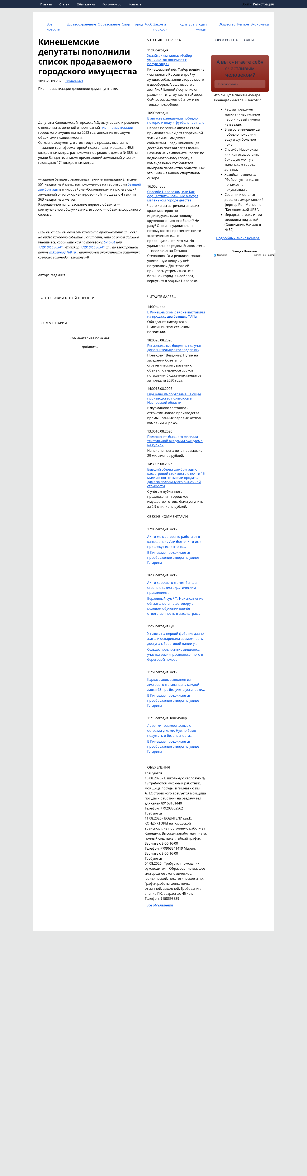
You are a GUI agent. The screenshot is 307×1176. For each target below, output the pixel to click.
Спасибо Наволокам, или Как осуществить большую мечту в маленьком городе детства (172, 196)
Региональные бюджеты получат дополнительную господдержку (174, 348)
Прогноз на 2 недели (263, 255)
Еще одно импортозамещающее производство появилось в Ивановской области (174, 398)
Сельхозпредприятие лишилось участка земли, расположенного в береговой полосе (175, 654)
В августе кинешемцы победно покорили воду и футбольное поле (175, 120)
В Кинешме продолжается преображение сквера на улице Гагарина (173, 557)
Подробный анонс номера (238, 238)
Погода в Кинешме (244, 251)
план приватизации (117, 127)
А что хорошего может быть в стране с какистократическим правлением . (172, 587)
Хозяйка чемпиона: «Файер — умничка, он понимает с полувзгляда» (171, 59)
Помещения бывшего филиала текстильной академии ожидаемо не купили (175, 441)
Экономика (74, 81)
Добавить (90, 347)
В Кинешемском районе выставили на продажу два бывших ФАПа (176, 314)
